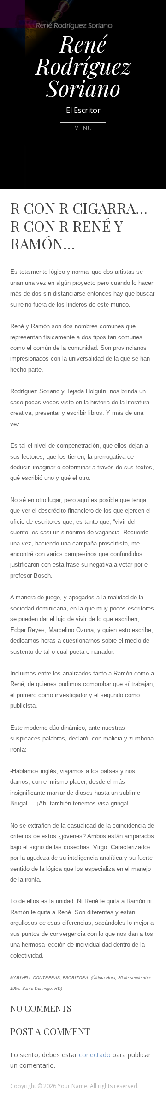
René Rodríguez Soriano (83, 65)
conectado (95, 1054)
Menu (83, 128)
